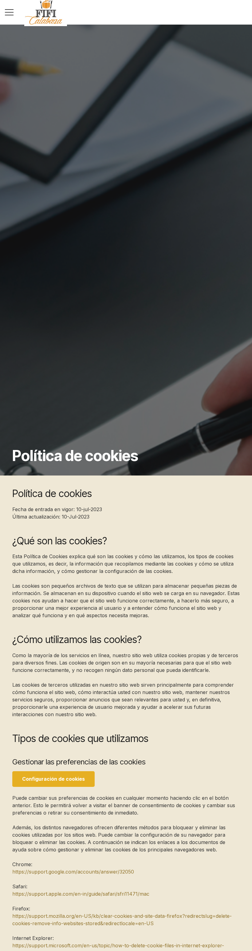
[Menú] (9, 12)
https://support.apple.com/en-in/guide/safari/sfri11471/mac (80, 894)
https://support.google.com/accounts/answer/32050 (73, 872)
